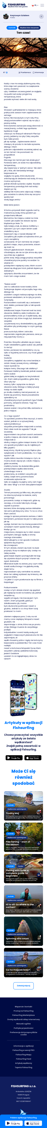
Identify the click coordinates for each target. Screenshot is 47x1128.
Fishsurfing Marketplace (23, 1015)
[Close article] (41, 16)
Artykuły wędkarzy (23, 1063)
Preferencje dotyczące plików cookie (23, 1033)
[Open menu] (42, 5)
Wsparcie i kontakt (23, 1007)
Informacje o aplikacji (24, 1046)
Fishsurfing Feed (23, 1059)
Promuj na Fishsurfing (23, 1011)
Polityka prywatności (23, 1028)
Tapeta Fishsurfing (23, 1067)
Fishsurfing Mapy (23, 1054)
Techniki (11, 28)
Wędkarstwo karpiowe (29, 28)
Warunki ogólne (23, 1024)
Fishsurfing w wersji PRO (23, 1050)
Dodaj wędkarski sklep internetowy (23, 1019)
